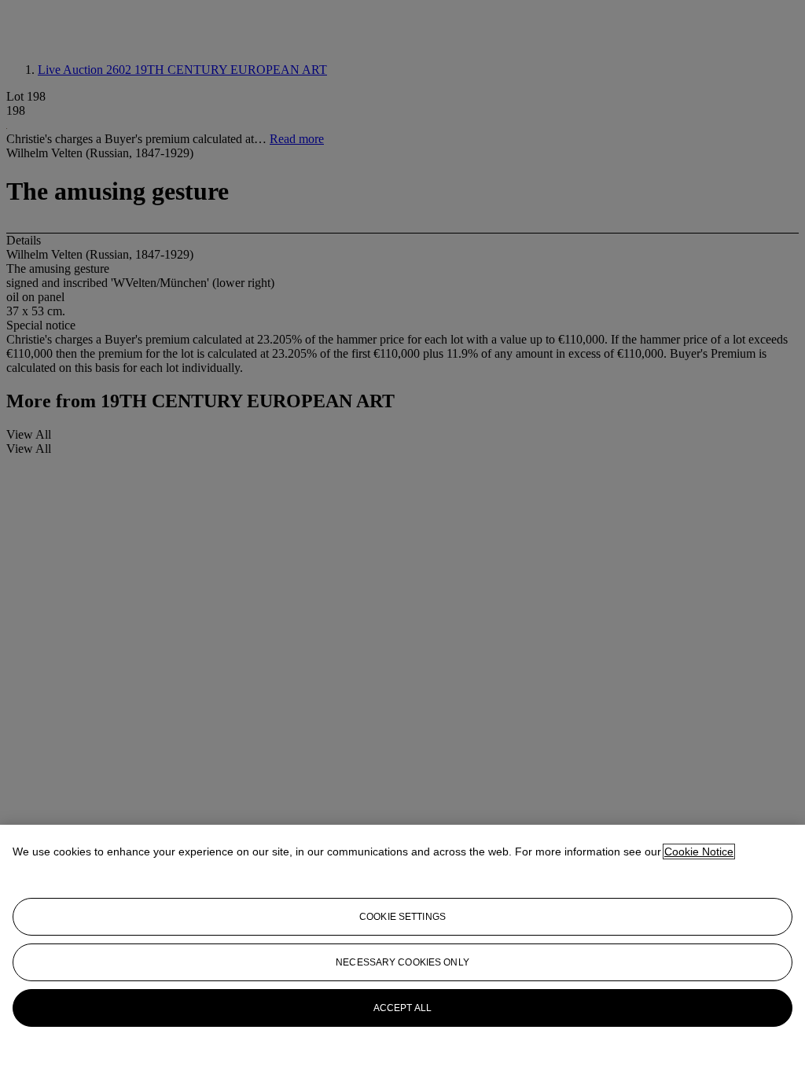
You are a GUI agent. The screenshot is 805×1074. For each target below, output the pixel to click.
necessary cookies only (402, 962)
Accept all (402, 1007)
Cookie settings (402, 916)
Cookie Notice (698, 851)
